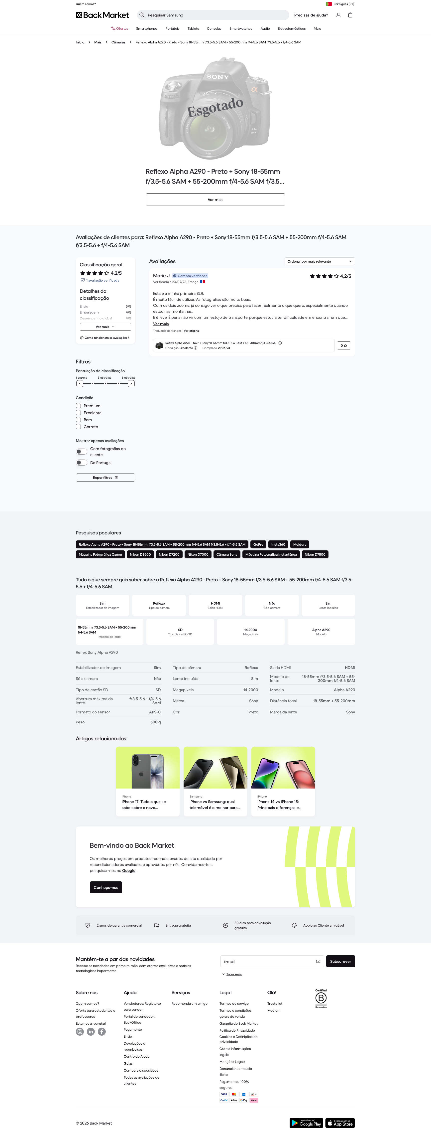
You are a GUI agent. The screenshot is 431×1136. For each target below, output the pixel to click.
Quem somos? (87, 1003)
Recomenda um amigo (190, 1003)
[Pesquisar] (142, 15)
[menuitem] (147, 28)
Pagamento (133, 1029)
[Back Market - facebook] (102, 1032)
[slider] (79, 383)
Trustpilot (274, 1003)
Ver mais (161, 323)
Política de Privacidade (237, 1030)
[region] (215, 782)
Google (128, 870)
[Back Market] (102, 15)
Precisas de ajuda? (311, 14)
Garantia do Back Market (238, 1023)
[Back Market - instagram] (80, 1032)
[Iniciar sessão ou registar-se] (338, 15)
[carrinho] (350, 15)
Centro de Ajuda (136, 1056)
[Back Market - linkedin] (91, 1032)
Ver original (192, 330)
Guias (128, 1063)
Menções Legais (232, 1061)
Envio (128, 1036)
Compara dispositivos (141, 1070)
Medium (274, 1010)
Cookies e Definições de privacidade (238, 1039)
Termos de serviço (234, 1003)
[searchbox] (217, 15)
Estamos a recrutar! (91, 1023)
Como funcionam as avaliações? (107, 337)
